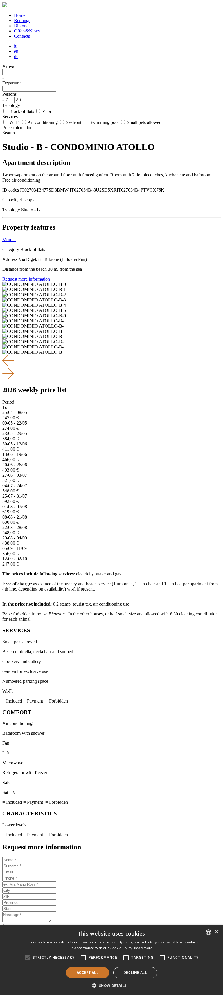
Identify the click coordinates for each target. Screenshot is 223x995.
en (16, 51)
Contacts (22, 36)
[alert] (111, 960)
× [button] (216, 932)
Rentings (22, 20)
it (15, 46)
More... (9, 239)
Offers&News (27, 30)
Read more (143, 947)
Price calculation (17, 127)
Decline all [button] (135, 972)
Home (19, 15)
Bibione (21, 25)
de (16, 56)
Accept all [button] (87, 972)
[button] (111, 985)
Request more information (26, 279)
